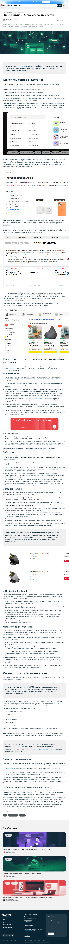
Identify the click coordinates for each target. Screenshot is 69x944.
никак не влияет (46, 749)
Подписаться (28, 921)
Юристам (50, 925)
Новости (8, 883)
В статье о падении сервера (36, 398)
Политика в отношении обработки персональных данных (36, 942)
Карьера (60, 925)
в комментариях (27, 931)
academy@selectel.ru (29, 930)
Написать (27, 935)
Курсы (4, 922)
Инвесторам (50, 920)
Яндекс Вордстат (10, 768)
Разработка (22, 815)
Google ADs (8, 772)
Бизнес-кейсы (7, 927)
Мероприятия (6, 924)
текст (23, 66)
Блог (4, 919)
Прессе (49, 923)
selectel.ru (50, 933)
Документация (61, 923)
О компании (60, 920)
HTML (5, 815)
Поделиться (60, 20)
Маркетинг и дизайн (13, 815)
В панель (59, 5)
